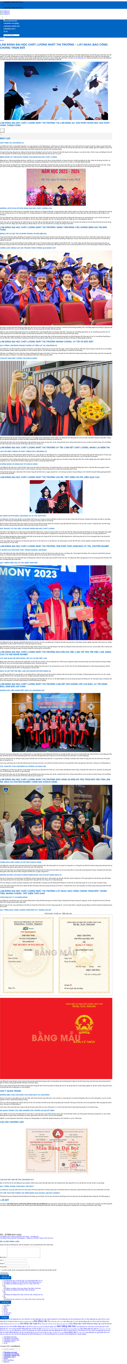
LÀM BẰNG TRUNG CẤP (11, 26)
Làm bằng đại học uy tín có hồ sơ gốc (35, 1332)
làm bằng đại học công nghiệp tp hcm (70, 1328)
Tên (1, 1260)
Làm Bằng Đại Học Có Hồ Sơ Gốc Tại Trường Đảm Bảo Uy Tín (22, 1280)
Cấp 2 (5, 1306)
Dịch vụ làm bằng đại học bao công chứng (40, 1319)
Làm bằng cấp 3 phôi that (79, 1324)
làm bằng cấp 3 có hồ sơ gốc (90, 1321)
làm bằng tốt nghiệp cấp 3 (49, 1326)
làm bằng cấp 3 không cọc (47, 1323)
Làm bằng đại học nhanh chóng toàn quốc (39, 1330)
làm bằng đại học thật (59, 1330)
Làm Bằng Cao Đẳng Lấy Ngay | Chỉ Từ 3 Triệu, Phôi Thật (21, 1284)
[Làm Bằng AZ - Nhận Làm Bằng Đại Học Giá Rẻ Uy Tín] (5, 12)
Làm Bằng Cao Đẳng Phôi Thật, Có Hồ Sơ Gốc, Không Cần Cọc (23, 1294)
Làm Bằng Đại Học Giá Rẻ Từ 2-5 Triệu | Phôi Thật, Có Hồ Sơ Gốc (23, 1299)
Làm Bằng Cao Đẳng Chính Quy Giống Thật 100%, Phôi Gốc (22, 1288)
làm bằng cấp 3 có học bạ (72, 1321)
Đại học (2, 40)
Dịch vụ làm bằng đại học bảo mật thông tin (68, 1319)
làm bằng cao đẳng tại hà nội (25, 1321)
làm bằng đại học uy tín (14, 1332)
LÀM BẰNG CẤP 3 (9, 29)
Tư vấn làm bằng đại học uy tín (51, 1334)
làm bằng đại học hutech (103, 1328)
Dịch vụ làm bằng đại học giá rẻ (92, 1319)
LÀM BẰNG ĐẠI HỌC (10, 21)
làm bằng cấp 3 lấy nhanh (62, 1323)
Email (2, 1263)
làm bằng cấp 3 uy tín (22, 1326)
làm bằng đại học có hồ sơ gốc (30, 1329)
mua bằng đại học (81, 1332)
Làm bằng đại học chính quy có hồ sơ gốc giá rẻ (91, 1326)
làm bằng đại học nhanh (19, 1330)
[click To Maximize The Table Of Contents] (2, 130)
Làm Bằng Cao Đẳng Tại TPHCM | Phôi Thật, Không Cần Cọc (22, 1282)
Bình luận (3, 1257)
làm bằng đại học (80, 58)
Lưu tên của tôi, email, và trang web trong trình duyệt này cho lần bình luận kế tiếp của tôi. (29, 1270)
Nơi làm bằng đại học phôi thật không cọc (29, 1334)
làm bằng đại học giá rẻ (89, 1329)
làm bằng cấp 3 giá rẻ (29, 1323)
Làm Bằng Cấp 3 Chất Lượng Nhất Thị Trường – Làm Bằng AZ (19, 1236)
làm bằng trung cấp (36, 1326)
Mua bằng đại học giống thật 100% (96, 1332)
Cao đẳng (6, 1305)
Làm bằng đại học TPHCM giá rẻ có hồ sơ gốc (80, 1330)
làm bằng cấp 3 (41, 1321)
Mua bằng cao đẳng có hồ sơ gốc (55, 1332)
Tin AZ (5, 31)
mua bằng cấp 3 (71, 1332)
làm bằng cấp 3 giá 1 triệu (14, 1323)
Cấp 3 (5, 1308)
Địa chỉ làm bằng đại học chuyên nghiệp (74, 1334)
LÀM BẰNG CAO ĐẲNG (11, 23)
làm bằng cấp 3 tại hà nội (99, 1324)
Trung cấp (6, 1314)
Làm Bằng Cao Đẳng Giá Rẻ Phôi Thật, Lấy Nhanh (19, 1290)
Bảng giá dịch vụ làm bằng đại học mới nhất (13, 1319)
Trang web (3, 1267)
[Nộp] (4, 37)
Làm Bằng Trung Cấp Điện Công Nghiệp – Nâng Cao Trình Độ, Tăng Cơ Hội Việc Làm (26, 1238)
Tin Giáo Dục (7, 1313)
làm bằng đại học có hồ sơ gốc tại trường (51, 1328)
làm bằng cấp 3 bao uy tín (56, 1321)
